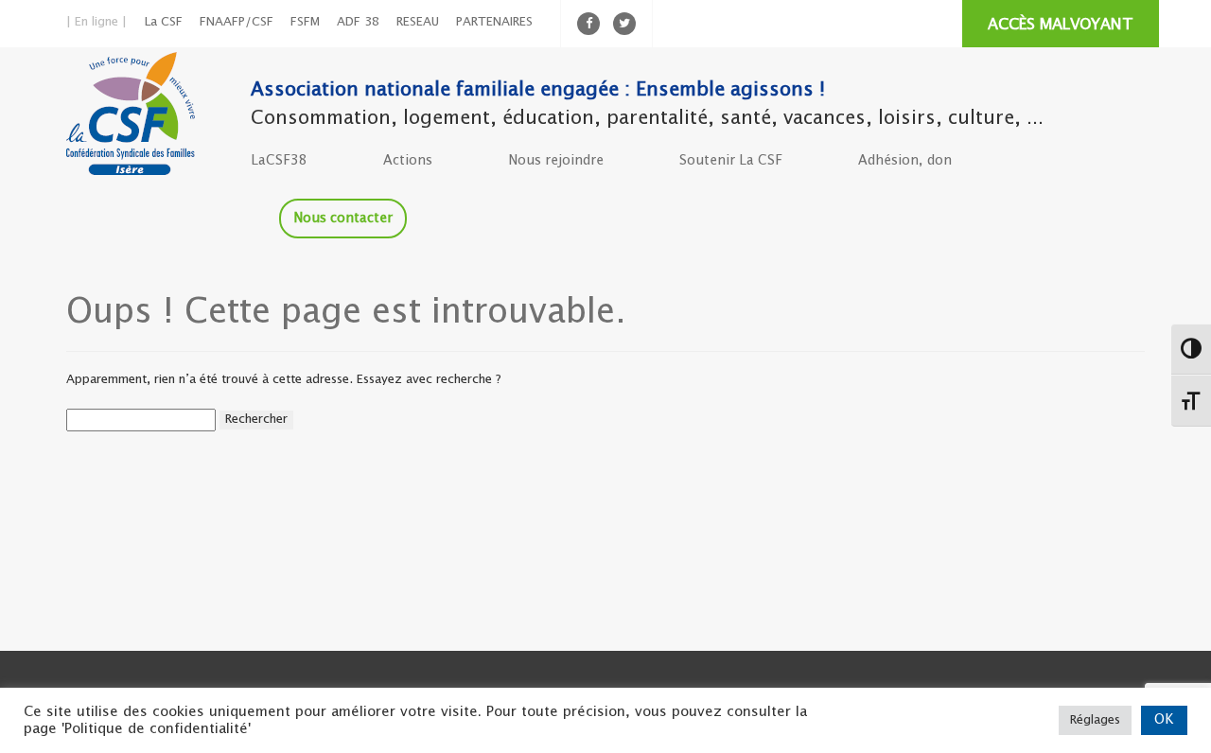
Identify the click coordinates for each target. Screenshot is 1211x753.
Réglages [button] (1095, 720)
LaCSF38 (279, 160)
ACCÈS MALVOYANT (1060, 25)
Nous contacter (343, 218)
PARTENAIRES (494, 22)
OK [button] (1164, 720)
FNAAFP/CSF (236, 22)
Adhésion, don (905, 160)
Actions (407, 160)
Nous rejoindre (556, 160)
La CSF (164, 22)
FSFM (305, 22)
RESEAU (417, 22)
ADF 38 (358, 22)
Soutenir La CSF (730, 160)
